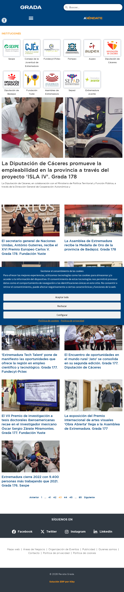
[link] (4, 20)
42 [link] (54, 497)
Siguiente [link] (89, 497)
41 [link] (49, 497)
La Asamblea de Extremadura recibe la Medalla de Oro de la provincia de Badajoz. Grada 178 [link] (90, 245)
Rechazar (62, 306)
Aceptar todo (62, 297)
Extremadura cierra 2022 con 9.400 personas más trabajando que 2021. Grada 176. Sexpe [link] (30, 481)
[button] (31, 18)
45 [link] (70, 497)
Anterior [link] (34, 497)
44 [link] (65, 497)
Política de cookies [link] (48, 320)
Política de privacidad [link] (72, 320)
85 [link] (80, 497)
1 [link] (41, 497)
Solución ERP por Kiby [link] (62, 581)
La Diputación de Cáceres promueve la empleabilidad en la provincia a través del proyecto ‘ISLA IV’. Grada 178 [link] (55, 170)
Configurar (62, 315)
